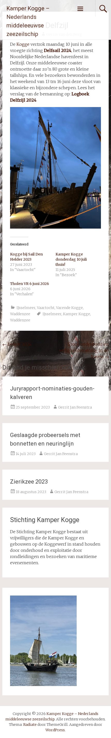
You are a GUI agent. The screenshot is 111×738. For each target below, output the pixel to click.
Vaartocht (45, 307)
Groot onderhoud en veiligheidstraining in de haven (84, 350)
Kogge (23, 44)
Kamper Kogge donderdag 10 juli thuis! (71, 259)
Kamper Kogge (76, 314)
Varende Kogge (69, 307)
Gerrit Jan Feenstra (75, 407)
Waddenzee (20, 314)
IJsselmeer (26, 307)
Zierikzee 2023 (29, 481)
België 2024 (16, 344)
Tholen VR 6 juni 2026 (29, 283)
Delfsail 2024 (57, 50)
